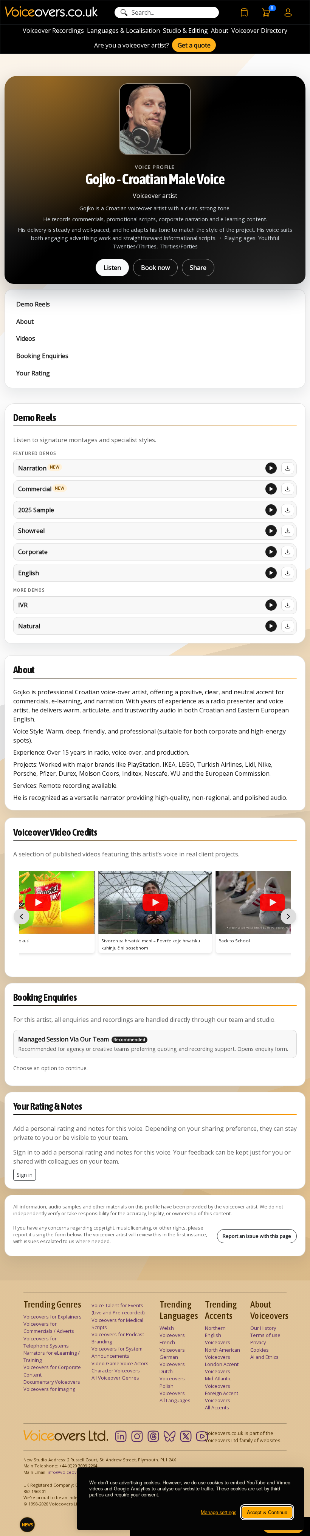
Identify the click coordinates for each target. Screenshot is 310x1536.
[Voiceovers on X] (185, 1436)
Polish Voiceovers (172, 1390)
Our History (263, 1328)
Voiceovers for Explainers (52, 1316)
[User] (288, 12)
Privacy (258, 1342)
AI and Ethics (264, 1357)
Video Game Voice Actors (120, 1363)
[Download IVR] (287, 605)
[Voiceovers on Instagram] (137, 1436)
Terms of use (265, 1335)
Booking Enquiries (42, 356)
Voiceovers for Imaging (49, 1389)
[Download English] (287, 573)
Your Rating (33, 373)
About (219, 30)
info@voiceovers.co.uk (72, 1472)
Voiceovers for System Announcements (117, 1352)
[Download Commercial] (287, 489)
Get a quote (194, 45)
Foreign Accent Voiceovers (221, 1397)
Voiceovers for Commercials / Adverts (48, 1327)
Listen (112, 267)
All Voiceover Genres (115, 1377)
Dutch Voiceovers (172, 1375)
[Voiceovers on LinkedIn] (120, 1436)
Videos (25, 338)
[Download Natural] (287, 626)
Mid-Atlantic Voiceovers (218, 1382)
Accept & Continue (267, 1512)
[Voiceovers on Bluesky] (169, 1436)
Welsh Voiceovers (172, 1331)
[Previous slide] (21, 917)
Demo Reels (33, 304)
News (27, 1524)
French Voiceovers (172, 1346)
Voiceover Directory (259, 30)
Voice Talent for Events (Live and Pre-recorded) (117, 1309)
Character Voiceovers (115, 1370)
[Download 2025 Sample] (287, 510)
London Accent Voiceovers (222, 1368)
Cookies (259, 1349)
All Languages (175, 1400)
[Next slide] (288, 917)
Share (198, 267)
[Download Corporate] (287, 552)
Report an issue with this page (257, 1236)
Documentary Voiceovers (51, 1381)
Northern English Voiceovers (217, 1335)
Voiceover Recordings (53, 30)
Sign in (25, 1174)
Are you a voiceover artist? (131, 45)
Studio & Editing (185, 30)
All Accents (217, 1407)
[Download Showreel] (287, 531)
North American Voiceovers (222, 1353)
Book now (155, 267)
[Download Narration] (287, 468)
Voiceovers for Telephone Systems (46, 1342)
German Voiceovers (172, 1361)
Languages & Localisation (123, 30)
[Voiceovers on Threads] (153, 1436)
